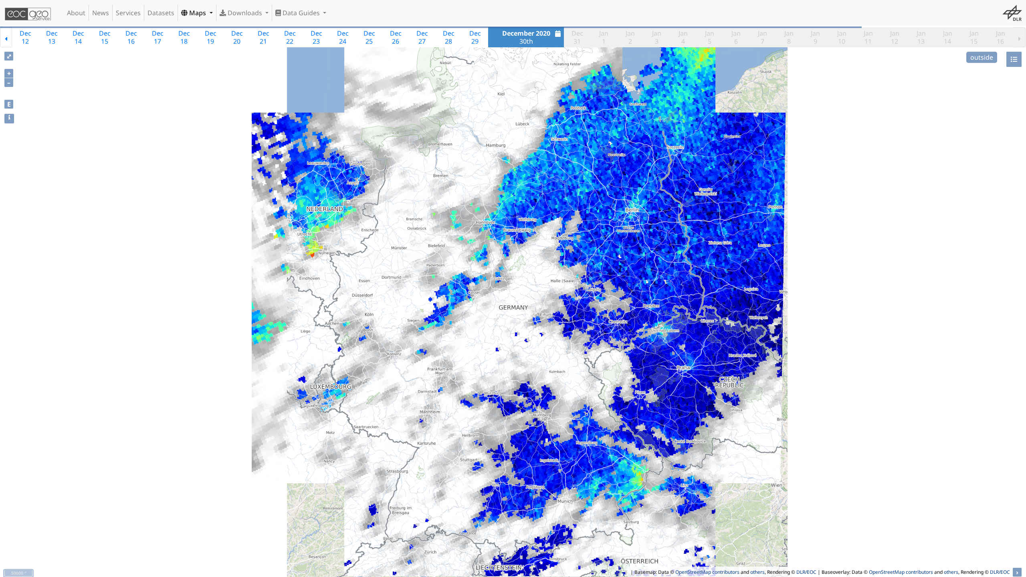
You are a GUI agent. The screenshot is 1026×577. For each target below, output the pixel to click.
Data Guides (301, 12)
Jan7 (762, 37)
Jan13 (921, 37)
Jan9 (815, 37)
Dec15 (105, 37)
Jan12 (894, 37)
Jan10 (841, 37)
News (100, 12)
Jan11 (868, 37)
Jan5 (709, 37)
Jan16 (1000, 37)
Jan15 (974, 37)
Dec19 (210, 37)
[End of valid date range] (1020, 37)
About (76, 12)
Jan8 (789, 37)
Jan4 (683, 37)
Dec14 (78, 37)
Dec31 (577, 37)
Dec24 (343, 37)
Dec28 (448, 37)
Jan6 (736, 37)
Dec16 (131, 37)
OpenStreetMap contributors (707, 572)
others (757, 572)
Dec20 (237, 37)
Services (128, 12)
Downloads (245, 12)
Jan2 (630, 37)
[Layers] (1014, 59)
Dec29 (475, 37)
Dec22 (290, 37)
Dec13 (52, 37)
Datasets (160, 12)
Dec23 (316, 37)
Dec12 (25, 37)
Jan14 (947, 37)
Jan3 (656, 37)
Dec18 (184, 37)
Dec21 (263, 37)
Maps (198, 12)
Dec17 (158, 37)
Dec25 (369, 37)
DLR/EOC (806, 572)
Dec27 (422, 37)
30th (526, 37)
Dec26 (396, 37)
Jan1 (603, 37)
